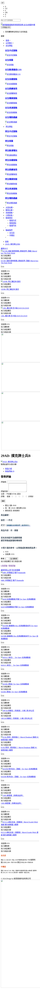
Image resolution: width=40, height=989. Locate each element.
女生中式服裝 (11, 50)
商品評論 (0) (9, 471)
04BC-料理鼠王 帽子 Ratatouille (12, 580)
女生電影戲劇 (11, 117)
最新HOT (4, 248)
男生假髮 (9, 141)
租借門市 (12, 226)
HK (6, 12)
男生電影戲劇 (11, 198)
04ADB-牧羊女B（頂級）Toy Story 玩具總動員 (18, 777)
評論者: (3, 482)
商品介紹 (8, 469)
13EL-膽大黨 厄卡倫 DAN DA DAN (14, 316)
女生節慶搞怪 (11, 88)
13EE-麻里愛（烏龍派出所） (11, 803)
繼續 (3, 501)
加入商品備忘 (6, 561)
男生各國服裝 (11, 160)
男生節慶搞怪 (11, 169)
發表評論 (12, 566)
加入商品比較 (17, 561)
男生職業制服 (11, 179)
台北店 (12, 233)
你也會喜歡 (16, 570)
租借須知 (12, 223)
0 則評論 (4, 566)
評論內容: (4, 491)
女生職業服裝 (11, 98)
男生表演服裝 (11, 189)
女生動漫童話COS (13, 69)
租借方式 (12, 220)
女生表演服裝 (11, 108)
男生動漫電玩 (11, 150)
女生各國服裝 (11, 79)
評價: (3, 496)
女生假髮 (9, 60)
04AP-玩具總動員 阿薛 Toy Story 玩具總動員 (17, 607)
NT (6, 9)
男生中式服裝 (11, 131)
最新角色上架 (6, 570)
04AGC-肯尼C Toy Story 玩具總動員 (15, 665)
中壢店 (12, 235)
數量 (2, 558)
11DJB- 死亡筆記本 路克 (10, 289)
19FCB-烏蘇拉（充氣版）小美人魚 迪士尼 (16, 718)
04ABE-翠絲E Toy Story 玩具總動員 (14, 692)
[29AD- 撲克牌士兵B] (9, 462)
